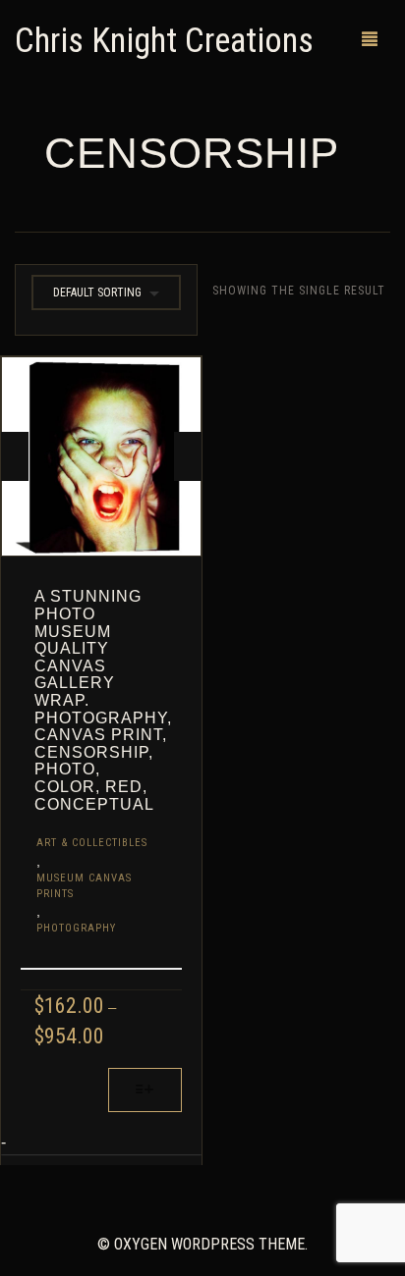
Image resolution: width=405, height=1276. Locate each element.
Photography (76, 928)
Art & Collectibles (91, 842)
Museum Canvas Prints (84, 886)
